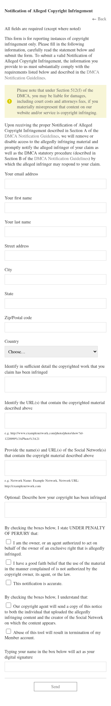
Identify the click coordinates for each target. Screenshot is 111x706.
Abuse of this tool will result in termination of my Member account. (53, 634)
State (9, 293)
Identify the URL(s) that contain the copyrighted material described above (55, 405)
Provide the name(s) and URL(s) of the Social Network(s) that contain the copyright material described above (55, 452)
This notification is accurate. (37, 583)
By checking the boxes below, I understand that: (46, 597)
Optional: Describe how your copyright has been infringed (55, 497)
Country (12, 341)
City (8, 269)
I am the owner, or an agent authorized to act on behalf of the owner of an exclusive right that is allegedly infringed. (55, 548)
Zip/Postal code (18, 317)
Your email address (21, 174)
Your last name (18, 222)
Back (102, 19)
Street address (17, 246)
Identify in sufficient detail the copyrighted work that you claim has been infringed (55, 369)
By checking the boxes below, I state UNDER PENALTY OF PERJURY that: (55, 530)
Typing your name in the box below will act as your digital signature (50, 654)
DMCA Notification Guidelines (32, 136)
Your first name (18, 198)
